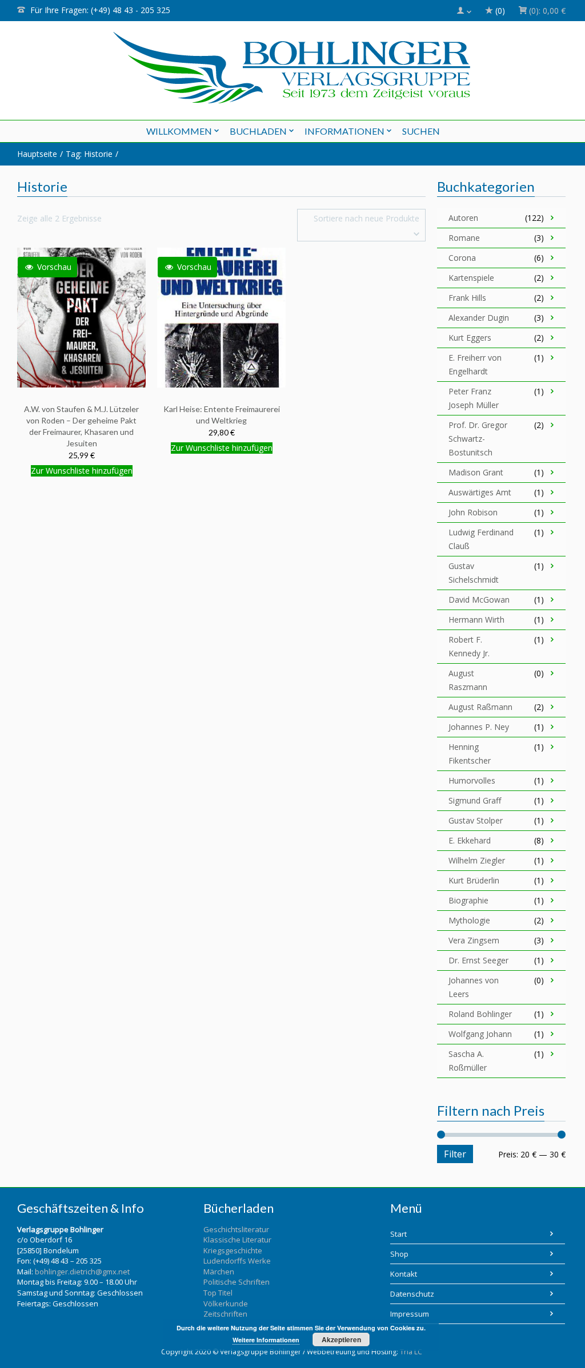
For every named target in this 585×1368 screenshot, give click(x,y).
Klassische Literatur (237, 1239)
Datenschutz (412, 1294)
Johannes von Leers (473, 987)
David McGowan (479, 599)
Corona (462, 257)
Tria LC (411, 1352)
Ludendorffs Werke (237, 1261)
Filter (455, 1154)
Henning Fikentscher (469, 753)
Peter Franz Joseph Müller (473, 398)
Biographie (468, 900)
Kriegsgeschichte (232, 1250)
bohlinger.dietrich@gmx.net (82, 1271)
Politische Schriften (236, 1282)
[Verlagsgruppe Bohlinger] (291, 67)
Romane (464, 237)
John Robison (473, 512)
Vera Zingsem (473, 940)
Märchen (218, 1271)
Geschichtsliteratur (236, 1229)
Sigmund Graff (474, 800)
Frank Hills (467, 297)
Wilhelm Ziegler (476, 860)
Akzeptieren (341, 1339)
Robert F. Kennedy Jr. (469, 646)
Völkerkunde (225, 1303)
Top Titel (218, 1293)
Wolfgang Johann (480, 1033)
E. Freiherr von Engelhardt (475, 364)
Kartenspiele (471, 277)
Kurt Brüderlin (473, 880)
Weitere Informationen (266, 1339)
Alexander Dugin (478, 317)
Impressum (409, 1314)
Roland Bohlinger (480, 1013)
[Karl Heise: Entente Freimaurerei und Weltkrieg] (222, 317)
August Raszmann (467, 680)
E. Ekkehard (469, 840)
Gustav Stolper (475, 820)
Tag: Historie (89, 153)
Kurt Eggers (469, 337)
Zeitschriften (225, 1314)
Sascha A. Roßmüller (467, 1060)
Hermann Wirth (476, 619)
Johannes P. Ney (478, 726)
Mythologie (469, 920)
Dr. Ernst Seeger (478, 960)
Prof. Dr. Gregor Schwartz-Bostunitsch (477, 438)
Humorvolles (471, 780)
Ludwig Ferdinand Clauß (481, 539)
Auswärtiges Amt (479, 492)
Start (398, 1234)
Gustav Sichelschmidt (473, 572)
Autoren (463, 217)
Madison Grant (475, 472)
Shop (399, 1254)
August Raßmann (480, 706)
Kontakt (403, 1274)
